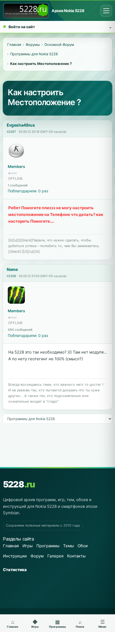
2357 (12, 132)
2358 (12, 276)
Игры (27, 545)
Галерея (55, 555)
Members (16, 166)
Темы (68, 545)
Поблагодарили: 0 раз (28, 191)
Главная (11, 545)
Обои (83, 545)
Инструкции (15, 555)
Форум (37, 555)
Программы (47, 545)
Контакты (76, 555)
